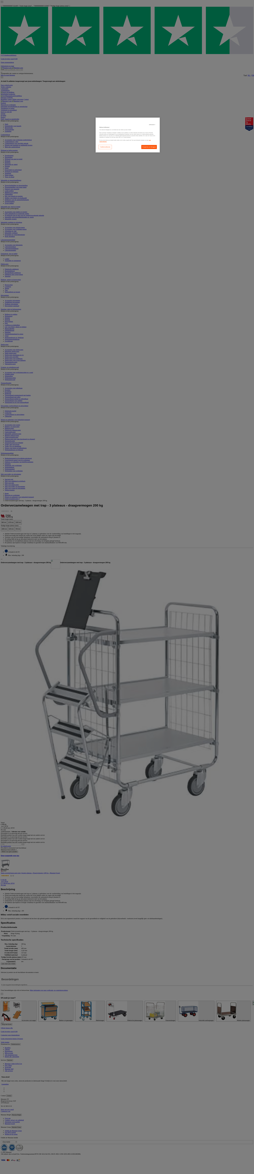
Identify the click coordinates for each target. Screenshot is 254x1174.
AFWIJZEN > (152, 124)
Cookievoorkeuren (105, 147)
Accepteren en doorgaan (149, 147)
